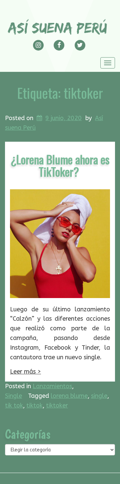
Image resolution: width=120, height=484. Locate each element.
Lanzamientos (52, 386)
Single (13, 396)
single (99, 396)
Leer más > (25, 371)
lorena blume (69, 396)
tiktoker (57, 405)
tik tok (14, 405)
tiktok (34, 405)
